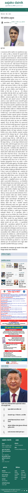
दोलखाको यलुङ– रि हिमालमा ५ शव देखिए (17, 415)
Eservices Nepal (13, 491)
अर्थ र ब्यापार (23, 476)
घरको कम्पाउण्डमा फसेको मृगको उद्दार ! (9, 276)
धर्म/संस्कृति (23, 477)
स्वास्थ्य (10, 14)
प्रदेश (16, 479)
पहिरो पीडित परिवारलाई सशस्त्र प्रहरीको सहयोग (9, 283)
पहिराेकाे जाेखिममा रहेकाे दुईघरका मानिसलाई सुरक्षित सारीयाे (17, 426)
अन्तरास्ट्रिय (17, 474)
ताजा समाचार (4, 366)
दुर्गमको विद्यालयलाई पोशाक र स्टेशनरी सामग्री (22, 268)
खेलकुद (16, 477)
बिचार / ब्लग (3, 14)
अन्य (22, 479)
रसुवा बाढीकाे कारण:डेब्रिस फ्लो (9, 266)
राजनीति (22, 471)
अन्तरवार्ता (23, 472)
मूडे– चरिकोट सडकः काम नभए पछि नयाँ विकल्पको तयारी (22, 284)
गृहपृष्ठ (16, 471)
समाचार (16, 472)
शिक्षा (6, 14)
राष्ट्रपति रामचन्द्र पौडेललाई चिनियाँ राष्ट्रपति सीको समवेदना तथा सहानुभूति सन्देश (13, 405)
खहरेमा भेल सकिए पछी (21, 275)
